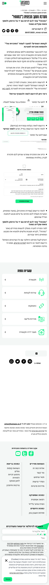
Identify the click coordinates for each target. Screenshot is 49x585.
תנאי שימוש (39, 477)
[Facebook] (23, 361)
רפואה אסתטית (37, 499)
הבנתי (7, 579)
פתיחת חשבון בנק (36, 513)
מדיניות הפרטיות (38, 431)
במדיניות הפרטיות (16, 573)
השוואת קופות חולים (13, 470)
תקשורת (32, 10)
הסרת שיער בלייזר (36, 504)
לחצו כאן (6, 88)
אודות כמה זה (38, 468)
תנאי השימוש (19, 543)
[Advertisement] (24, 395)
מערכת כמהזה (41, 32)
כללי (38, 10)
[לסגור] (6, 560)
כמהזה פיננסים (37, 508)
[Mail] (30, 361)
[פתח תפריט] (45, 3)
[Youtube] (18, 453)
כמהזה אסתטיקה (36, 495)
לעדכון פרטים (20, 243)
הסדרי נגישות (38, 481)
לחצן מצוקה (14, 480)
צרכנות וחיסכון (13, 485)
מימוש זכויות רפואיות (14, 476)
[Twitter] (17, 361)
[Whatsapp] (11, 361)
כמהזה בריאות (13, 463)
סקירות (24, 10)
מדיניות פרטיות (37, 486)
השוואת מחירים (37, 463)
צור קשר (40, 472)
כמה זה (44, 10)
